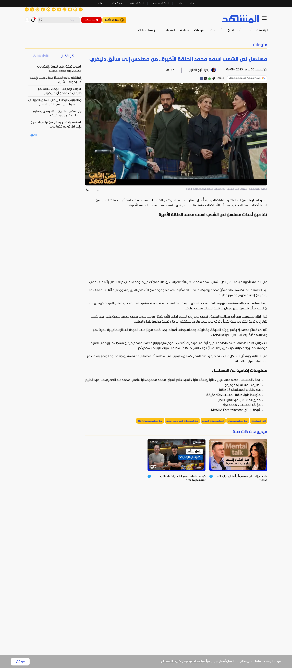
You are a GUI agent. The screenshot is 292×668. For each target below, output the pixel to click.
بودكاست (117, 3)
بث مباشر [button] (90, 19)
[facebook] (201, 78)
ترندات (101, 3)
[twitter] (205, 78)
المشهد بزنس (136, 3)
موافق (20, 661)
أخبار (192, 3)
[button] (146, 45)
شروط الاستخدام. (171, 661)
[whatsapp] (209, 78)
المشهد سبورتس (160, 3)
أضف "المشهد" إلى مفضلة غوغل (245, 78)
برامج (179, 3)
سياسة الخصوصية (194, 661)
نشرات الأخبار (112, 20)
